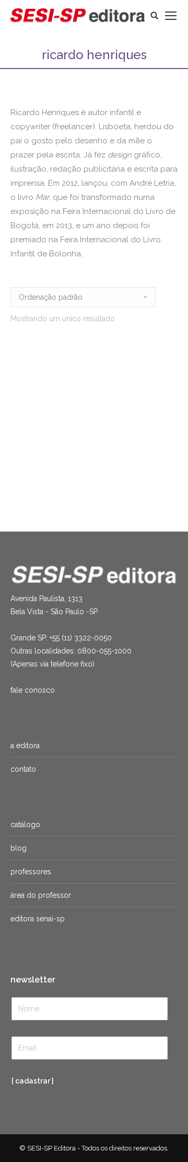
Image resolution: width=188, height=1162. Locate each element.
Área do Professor (40, 895)
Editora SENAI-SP (37, 919)
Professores (30, 871)
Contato (23, 769)
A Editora (25, 745)
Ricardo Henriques (40, 470)
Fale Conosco (32, 690)
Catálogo (25, 824)
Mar (40, 458)
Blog (18, 848)
